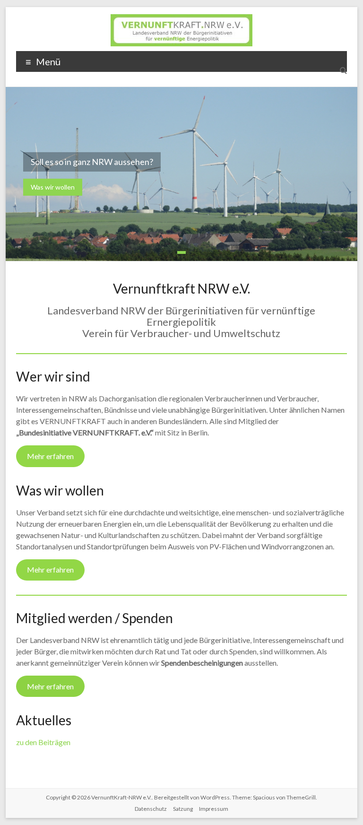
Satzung (183, 808)
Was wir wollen (53, 187)
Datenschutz (151, 808)
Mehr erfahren (50, 456)
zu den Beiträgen (43, 742)
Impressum (213, 808)
